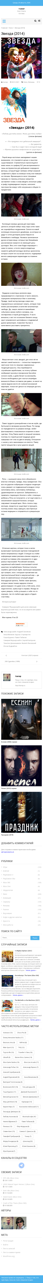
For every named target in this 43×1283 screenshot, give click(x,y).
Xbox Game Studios (11, 1062)
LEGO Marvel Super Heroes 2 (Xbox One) (19, 1184)
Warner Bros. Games (23, 1057)
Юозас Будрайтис (10, 646)
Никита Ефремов (10, 1122)
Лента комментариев (11, 1252)
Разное (6, 909)
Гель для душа (29, 1087)
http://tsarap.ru (20, 685)
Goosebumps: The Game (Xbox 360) (27, 975)
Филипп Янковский (29, 643)
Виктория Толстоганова (12, 1082)
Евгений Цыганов (10, 1097)
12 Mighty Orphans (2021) (23, 951)
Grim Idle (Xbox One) (11, 1190)
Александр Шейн (10, 631)
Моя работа (8, 925)
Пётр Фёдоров (23, 1126)
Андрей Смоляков (24, 631)
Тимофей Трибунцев (11, 1136)
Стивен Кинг (9, 1131)
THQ (21, 1047)
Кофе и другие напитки (12, 917)
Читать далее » (31, 970)
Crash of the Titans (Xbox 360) (15, 1203)
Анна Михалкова (31, 1077)
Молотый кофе (29, 1117)
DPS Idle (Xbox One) (11, 1178)
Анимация (7, 898)
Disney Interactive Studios (13, 1038)
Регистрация (8, 1241)
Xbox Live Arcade (31, 1062)
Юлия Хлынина (28, 1146)
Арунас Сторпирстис (23, 634)
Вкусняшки (7, 913)
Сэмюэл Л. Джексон (27, 1131)
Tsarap (22, 9)
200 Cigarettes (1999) (12, 661)
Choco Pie (21, 1033)
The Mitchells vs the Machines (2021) (27, 1000)
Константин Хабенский (29, 1107)
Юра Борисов (9, 1151)
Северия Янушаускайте (13, 640)
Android (6, 871)
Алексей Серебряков (11, 1072)
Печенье (7, 1126)
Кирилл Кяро (8, 1107)
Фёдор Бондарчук (10, 1141)
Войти (5, 1244)
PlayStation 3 (8, 875)
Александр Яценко (30, 1067)
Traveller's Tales (25, 1052)
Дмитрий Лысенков (29, 1092)
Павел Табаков (21, 637)
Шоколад (27, 1141)
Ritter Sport (8, 1047)
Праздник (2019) (7, 835)
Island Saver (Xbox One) (12, 1197)
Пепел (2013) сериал (9, 788)
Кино (11, 28)
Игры (5, 867)
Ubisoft (6, 1057)
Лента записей (9, 1248)
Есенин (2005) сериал (9, 742)
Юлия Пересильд (10, 1146)
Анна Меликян (9, 634)
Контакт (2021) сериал (30, 655)
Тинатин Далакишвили (12, 643)
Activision (7, 1033)
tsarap (5, 82)
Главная (4, 28)
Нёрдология (8, 890)
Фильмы (31, 82)
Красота (6, 921)
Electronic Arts (9, 1043)
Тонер (28, 1136)
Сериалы (6, 902)
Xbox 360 (6, 882)
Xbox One (7, 886)
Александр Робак (10, 1067)
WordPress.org (8, 1256)
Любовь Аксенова (10, 1117)
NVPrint (23, 1043)
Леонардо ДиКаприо (11, 1112)
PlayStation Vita (9, 878)
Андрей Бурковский (11, 1077)
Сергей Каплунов (28, 640)
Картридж (27, 1102)
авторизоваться (7, 852)
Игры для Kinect (10, 1102)
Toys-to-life (8, 1052)
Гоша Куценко (9, 637)
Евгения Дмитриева (31, 1097)
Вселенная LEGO (10, 1087)
